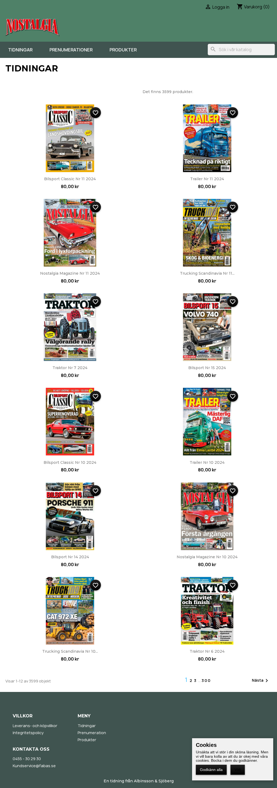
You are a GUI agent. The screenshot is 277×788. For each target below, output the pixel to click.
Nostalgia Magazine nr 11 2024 (70, 273)
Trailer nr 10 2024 (207, 462)
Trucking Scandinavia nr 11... (207, 273)
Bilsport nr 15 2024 (207, 367)
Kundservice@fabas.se (34, 765)
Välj (238, 769)
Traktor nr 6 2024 (207, 651)
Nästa (261, 680)
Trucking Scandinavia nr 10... (70, 651)
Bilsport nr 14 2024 (70, 556)
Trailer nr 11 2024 (207, 178)
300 (206, 680)
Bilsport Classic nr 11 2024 (70, 178)
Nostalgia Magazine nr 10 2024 (207, 556)
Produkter (123, 50)
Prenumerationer (71, 50)
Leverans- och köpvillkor (35, 725)
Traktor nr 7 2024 (69, 367)
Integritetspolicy (28, 732)
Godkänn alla (211, 769)
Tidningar (20, 50)
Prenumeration (92, 732)
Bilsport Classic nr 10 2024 (70, 462)
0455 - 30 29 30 (27, 758)
